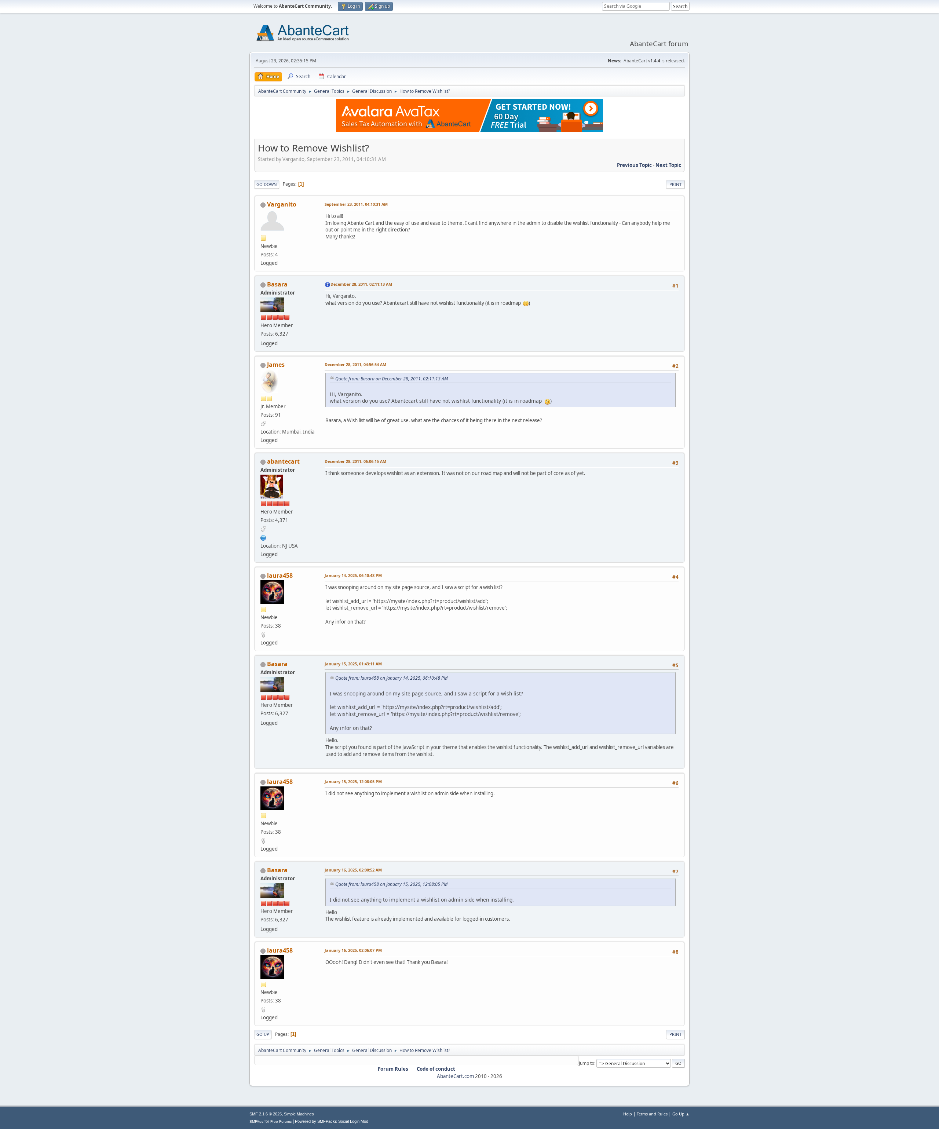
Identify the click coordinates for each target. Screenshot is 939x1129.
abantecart (283, 461)
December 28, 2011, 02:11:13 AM (361, 284)
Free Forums (281, 1121)
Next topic (668, 165)
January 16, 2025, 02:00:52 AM (353, 870)
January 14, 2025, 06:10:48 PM (353, 575)
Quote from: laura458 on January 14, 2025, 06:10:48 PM (391, 678)
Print (675, 184)
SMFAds (256, 1121)
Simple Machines (299, 1114)
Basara (277, 284)
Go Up (262, 1034)
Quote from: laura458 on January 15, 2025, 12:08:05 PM (391, 884)
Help (627, 1114)
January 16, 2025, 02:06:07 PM (353, 950)
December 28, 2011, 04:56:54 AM (355, 364)
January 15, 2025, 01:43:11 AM (353, 663)
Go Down (266, 184)
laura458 (280, 575)
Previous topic (634, 165)
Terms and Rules (652, 1114)
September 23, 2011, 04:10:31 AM (356, 204)
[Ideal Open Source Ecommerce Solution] (263, 537)
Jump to (586, 1063)
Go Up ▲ (681, 1114)
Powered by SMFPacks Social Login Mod (331, 1121)
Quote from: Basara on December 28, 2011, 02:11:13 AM (391, 379)
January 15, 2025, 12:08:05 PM (353, 781)
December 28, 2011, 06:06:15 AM (355, 461)
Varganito (281, 204)
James (276, 365)
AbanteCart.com (455, 1076)
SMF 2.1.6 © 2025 (265, 1114)
